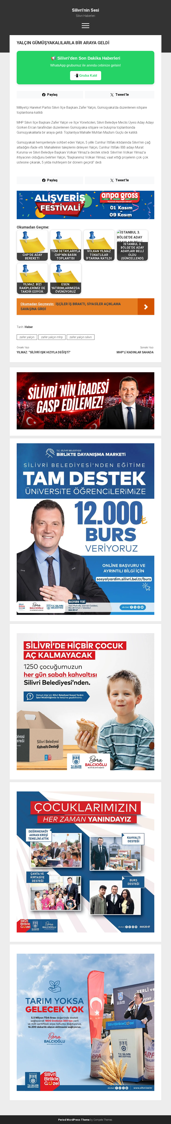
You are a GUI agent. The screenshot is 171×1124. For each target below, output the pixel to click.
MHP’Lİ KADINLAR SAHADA (135, 352)
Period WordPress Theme (73, 1119)
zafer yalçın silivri (80, 337)
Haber (29, 327)
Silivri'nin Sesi (85, 10)
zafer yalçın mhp (52, 337)
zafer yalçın (26, 337)
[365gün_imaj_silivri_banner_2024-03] (86, 218)
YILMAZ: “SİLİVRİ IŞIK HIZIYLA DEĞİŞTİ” (43, 352)
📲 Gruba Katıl (85, 75)
